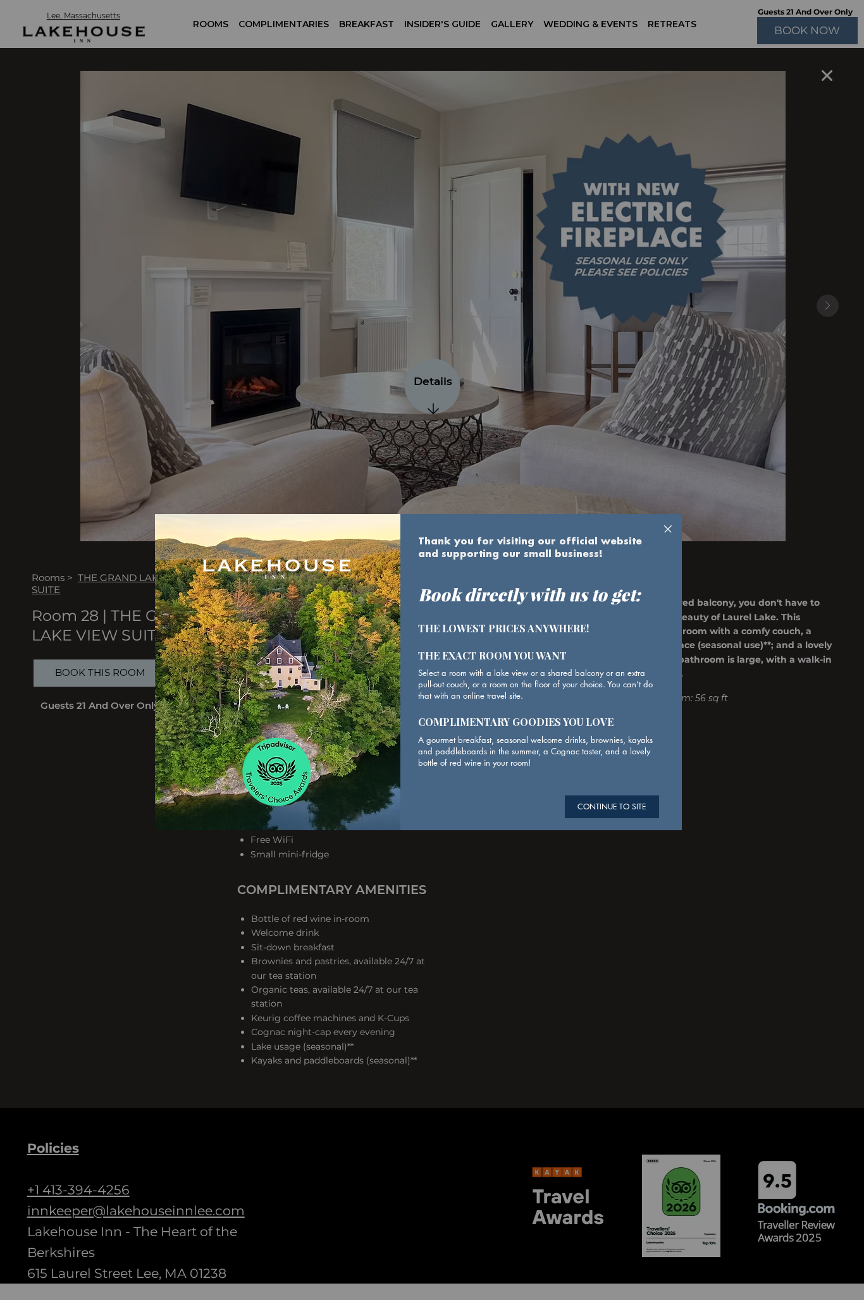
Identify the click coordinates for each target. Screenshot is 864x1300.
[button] (668, 529)
